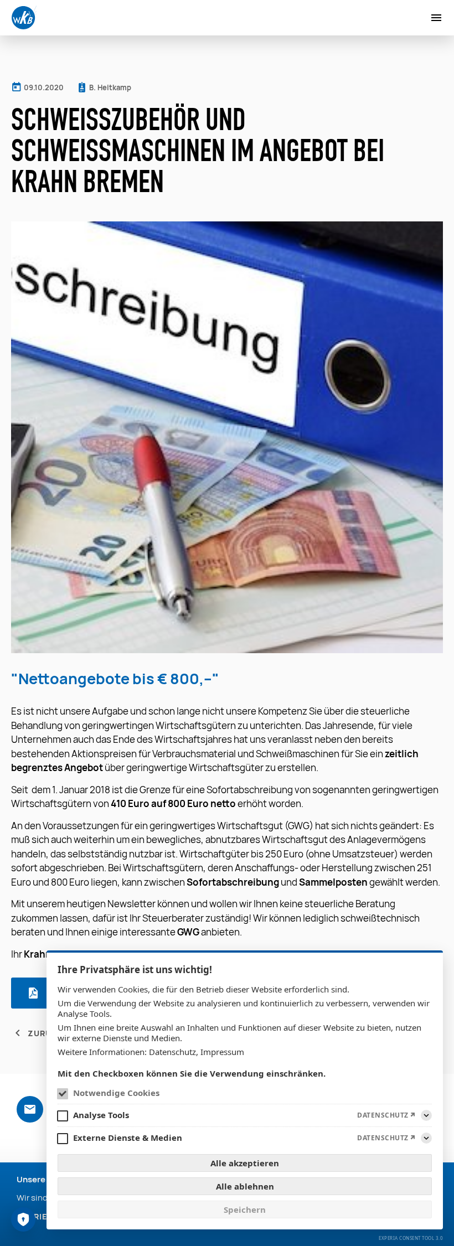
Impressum (222, 1051)
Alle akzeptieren (244, 1163)
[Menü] (436, 17)
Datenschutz (172, 1051)
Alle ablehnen (245, 1186)
